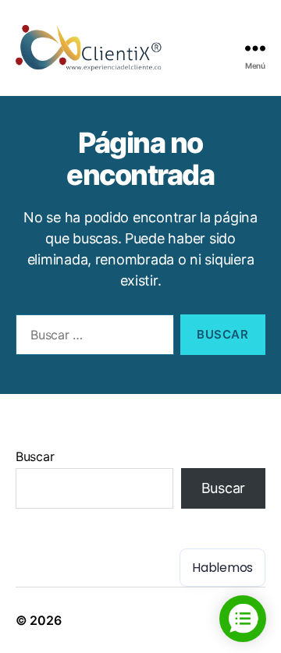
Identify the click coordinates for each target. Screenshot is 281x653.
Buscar (35, 456)
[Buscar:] (91, 337)
